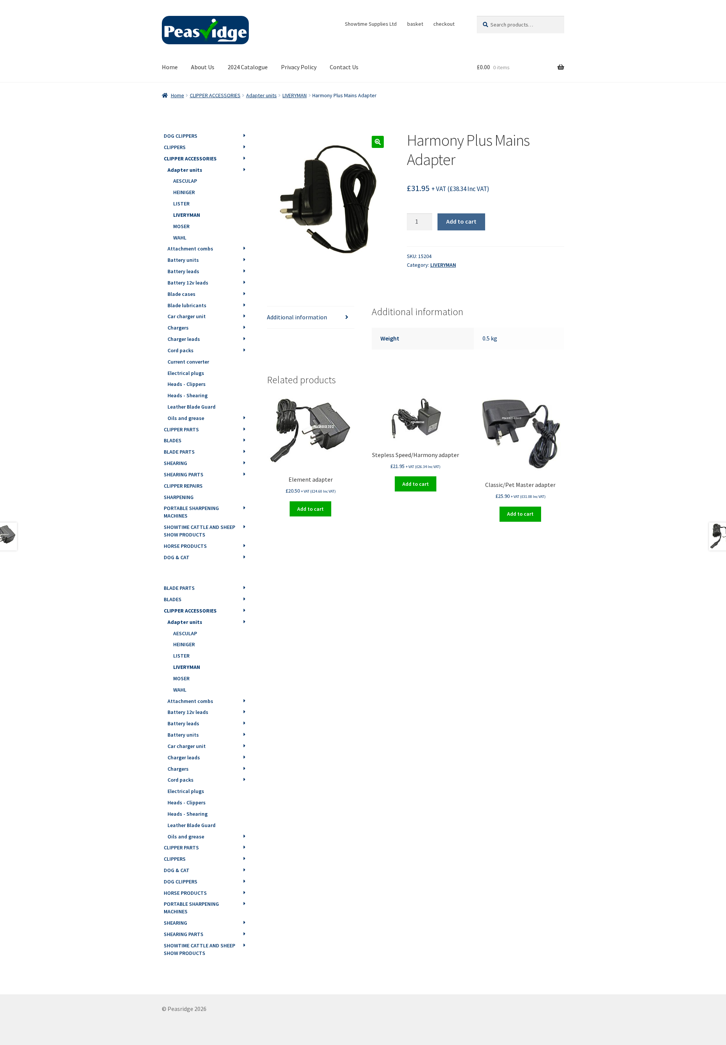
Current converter (188, 361)
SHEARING (175, 463)
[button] (378, 142)
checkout (444, 23)
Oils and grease (186, 418)
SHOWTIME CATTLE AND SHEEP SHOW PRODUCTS (199, 531)
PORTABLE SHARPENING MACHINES (191, 512)
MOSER (181, 226)
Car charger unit (187, 316)
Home (170, 67)
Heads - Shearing (188, 395)
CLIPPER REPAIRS (183, 485)
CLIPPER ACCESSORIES (215, 95)
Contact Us (344, 67)
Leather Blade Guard (192, 406)
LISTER (181, 203)
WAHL (179, 237)
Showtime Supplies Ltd (371, 23)
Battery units (183, 260)
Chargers (178, 327)
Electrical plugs (186, 373)
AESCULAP (185, 180)
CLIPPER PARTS (181, 429)
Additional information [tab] (297, 317)
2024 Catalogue (248, 67)
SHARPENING (179, 497)
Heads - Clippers (187, 384)
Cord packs (181, 350)
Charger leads (184, 339)
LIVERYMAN (294, 95)
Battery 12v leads (188, 282)
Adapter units (261, 95)
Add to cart (461, 221)
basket (415, 23)
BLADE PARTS (179, 451)
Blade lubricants (187, 305)
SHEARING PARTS (183, 474)
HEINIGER (184, 192)
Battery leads (183, 271)
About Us (202, 67)
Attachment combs (190, 248)
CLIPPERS (175, 147)
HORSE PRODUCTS (185, 546)
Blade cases (181, 294)
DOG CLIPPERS (180, 135)
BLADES (173, 440)
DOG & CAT (176, 557)
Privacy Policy (298, 67)
